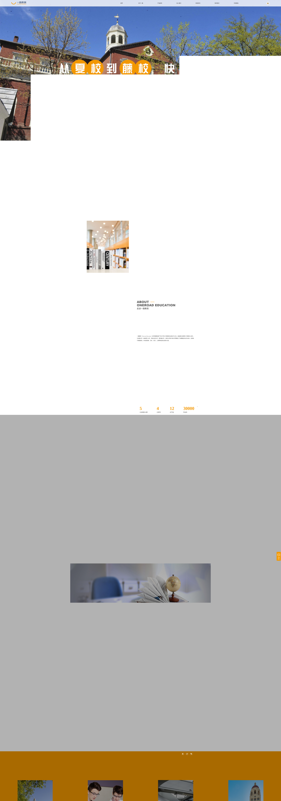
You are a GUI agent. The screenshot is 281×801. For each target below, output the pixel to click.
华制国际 (236, 3)
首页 (121, 3)
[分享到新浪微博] (187, 753)
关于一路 (140, 3)
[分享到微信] (191, 753)
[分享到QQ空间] (182, 753)
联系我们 (217, 3)
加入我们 (179, 3)
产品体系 (159, 3)
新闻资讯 (198, 3)
